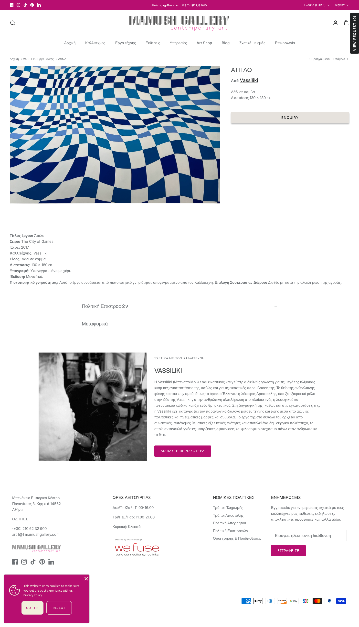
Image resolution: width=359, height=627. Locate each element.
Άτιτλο (62, 59)
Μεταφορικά (95, 324)
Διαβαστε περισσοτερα (183, 451)
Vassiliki (249, 80)
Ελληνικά (339, 5)
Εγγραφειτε (288, 551)
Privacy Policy (32, 595)
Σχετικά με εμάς (252, 42)
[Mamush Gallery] (179, 23)
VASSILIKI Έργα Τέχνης (38, 59)
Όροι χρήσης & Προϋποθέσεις (237, 538)
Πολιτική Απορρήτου (229, 523)
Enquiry (290, 117)
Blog (226, 42)
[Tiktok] (25, 5)
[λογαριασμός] (334, 23)
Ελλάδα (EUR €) (315, 5)
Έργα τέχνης (125, 42)
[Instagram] (18, 5)
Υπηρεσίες (178, 42)
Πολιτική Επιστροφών (105, 306)
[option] (115, 134)
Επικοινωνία (285, 42)
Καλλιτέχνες (95, 42)
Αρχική (69, 42)
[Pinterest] (32, 5)
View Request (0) (354, 33)
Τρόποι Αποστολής (228, 515)
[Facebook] (11, 5)
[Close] (85, 578)
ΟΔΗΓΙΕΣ (20, 519)
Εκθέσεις (153, 42)
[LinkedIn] (39, 5)
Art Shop (204, 42)
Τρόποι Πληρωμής (228, 507)
